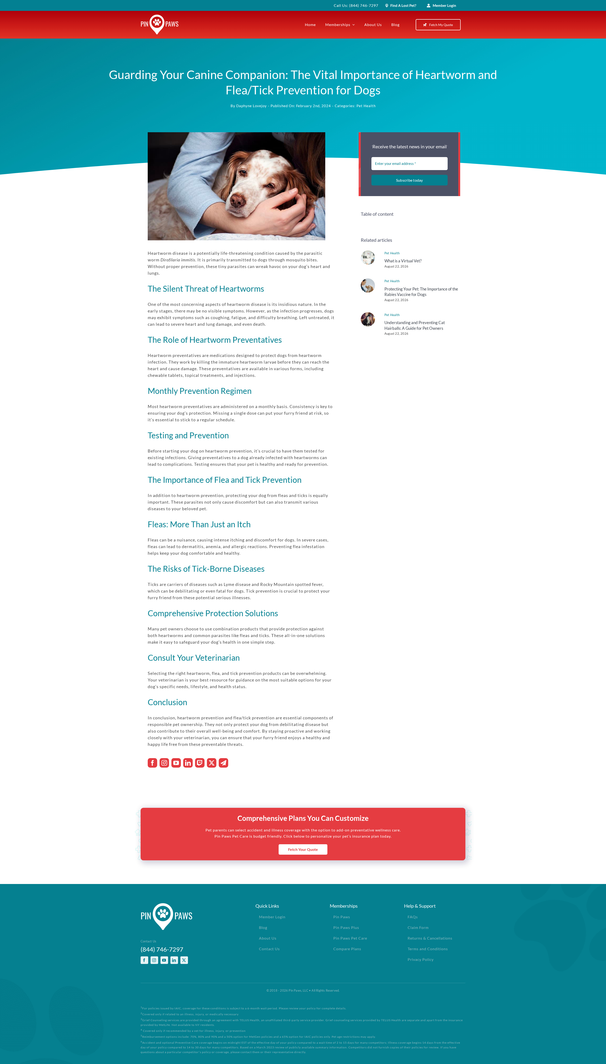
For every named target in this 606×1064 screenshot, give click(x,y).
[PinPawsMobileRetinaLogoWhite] (160, 16)
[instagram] (164, 763)
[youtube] (176, 763)
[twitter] (211, 763)
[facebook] (152, 763)
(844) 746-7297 (162, 949)
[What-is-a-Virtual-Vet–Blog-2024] (368, 252)
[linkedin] (188, 763)
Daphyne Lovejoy (251, 106)
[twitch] (200, 763)
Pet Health (366, 106)
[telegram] (223, 763)
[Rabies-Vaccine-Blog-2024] (368, 280)
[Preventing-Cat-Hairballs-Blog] (368, 314)
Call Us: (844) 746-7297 (356, 5)
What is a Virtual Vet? (403, 260)
